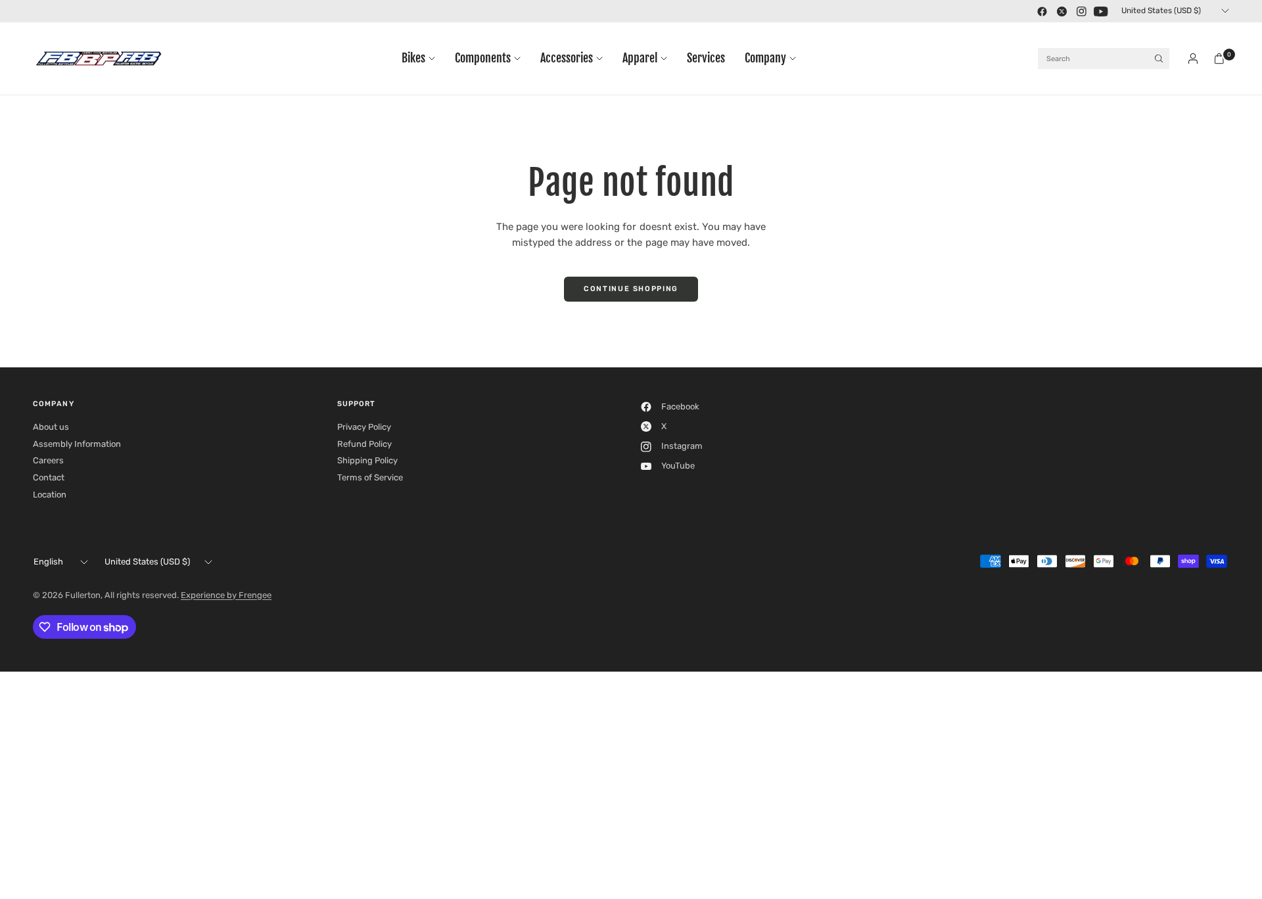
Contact (48, 477)
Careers (48, 460)
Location (49, 494)
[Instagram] (1081, 11)
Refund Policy (364, 444)
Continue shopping (631, 289)
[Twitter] (1061, 11)
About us (51, 427)
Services (706, 58)
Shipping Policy (367, 460)
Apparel (639, 58)
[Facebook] (1042, 11)
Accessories (566, 58)
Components (483, 58)
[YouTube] (1101, 11)
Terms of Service (370, 477)
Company (765, 58)
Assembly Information (77, 444)
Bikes (413, 58)
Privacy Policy (364, 427)
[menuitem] (423, 58)
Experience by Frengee (226, 595)
